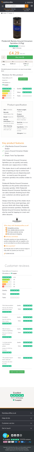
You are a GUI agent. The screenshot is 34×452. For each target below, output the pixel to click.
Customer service (8, 423)
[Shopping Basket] (32, 6)
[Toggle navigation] (2, 6)
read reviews (23, 79)
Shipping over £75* (26, 9)
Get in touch (6, 428)
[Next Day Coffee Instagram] (21, 435)
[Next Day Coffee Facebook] (15, 435)
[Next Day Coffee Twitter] (12, 435)
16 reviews (21, 46)
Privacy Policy (25, 448)
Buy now (19, 57)
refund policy (26, 450)
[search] (26, 6)
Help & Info (6, 418)
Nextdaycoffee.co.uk (9, 413)
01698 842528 (9, 253)
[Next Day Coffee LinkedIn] (18, 435)
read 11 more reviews (17, 372)
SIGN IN (30, 2)
